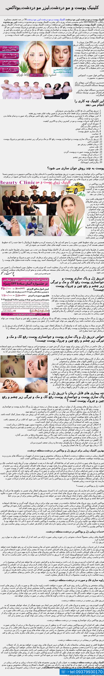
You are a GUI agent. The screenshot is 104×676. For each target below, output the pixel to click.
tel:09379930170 (86, 671)
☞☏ (82, 671)
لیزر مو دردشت (34, 19)
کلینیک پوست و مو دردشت (53, 19)
